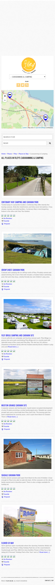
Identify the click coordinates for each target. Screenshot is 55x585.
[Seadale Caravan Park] (45, 117)
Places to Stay (24, 154)
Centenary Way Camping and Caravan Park (19, 202)
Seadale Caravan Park (10, 475)
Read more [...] (13, 347)
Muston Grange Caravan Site (14, 405)
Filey (15, 154)
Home (3, 154)
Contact (47, 580)
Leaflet (24, 127)
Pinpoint (7, 224)
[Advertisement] (27, 28)
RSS (27, 85)
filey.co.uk (9, 581)
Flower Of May (7, 543)
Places (9, 154)
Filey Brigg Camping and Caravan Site (17, 335)
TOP (52, 580)
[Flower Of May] (10, 95)
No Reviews (7, 218)
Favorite (6, 221)
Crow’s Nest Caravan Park (12, 269)
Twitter (22, 85)
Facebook (18, 85)
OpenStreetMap (40, 127)
